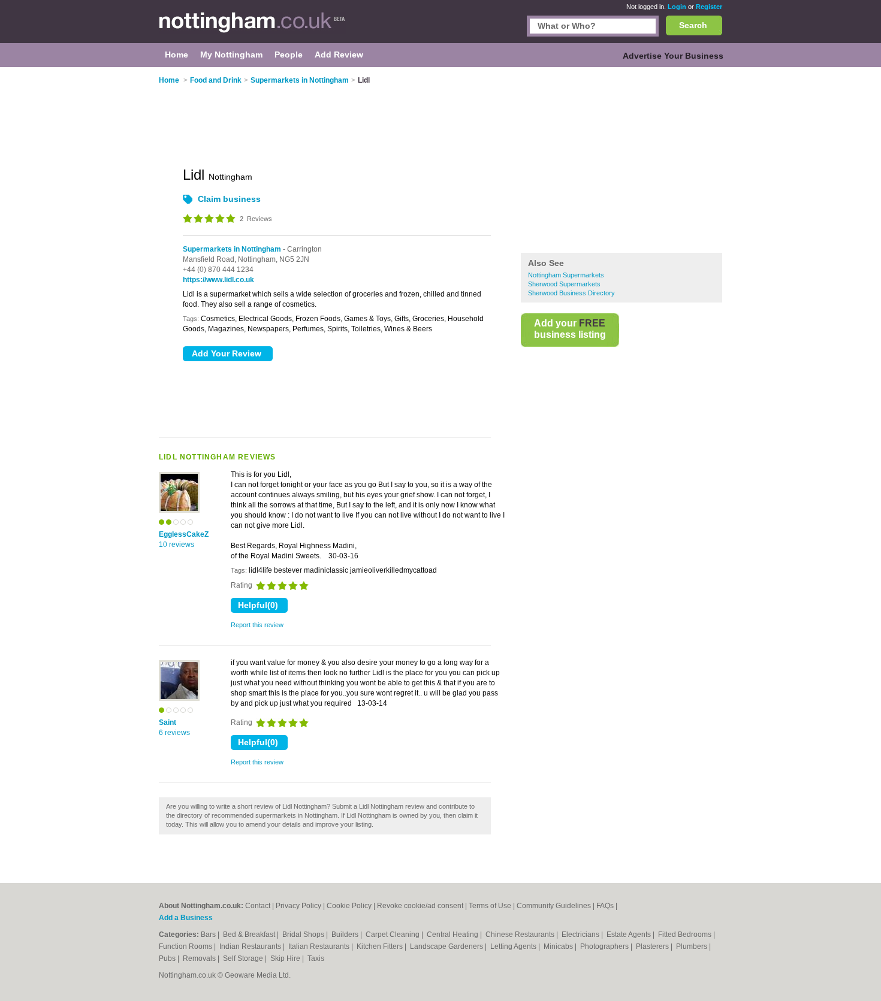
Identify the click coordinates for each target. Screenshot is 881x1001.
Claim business (229, 199)
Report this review (257, 624)
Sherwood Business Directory (571, 293)
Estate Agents (630, 934)
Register (709, 6)
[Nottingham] (252, 27)
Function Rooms (186, 946)
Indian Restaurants (251, 946)
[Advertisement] (621, 161)
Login (677, 6)
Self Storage (244, 958)
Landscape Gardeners (447, 946)
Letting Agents (514, 946)
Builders (345, 934)
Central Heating (453, 934)
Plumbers (692, 946)
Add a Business (186, 918)
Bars (209, 934)
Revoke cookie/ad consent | (423, 906)
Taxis (315, 958)
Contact (257, 906)
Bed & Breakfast (250, 934)
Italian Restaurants (319, 946)
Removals (200, 958)
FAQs (605, 906)
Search (693, 25)
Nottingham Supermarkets (566, 275)
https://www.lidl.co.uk (218, 280)
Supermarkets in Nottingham (232, 249)
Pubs (168, 958)
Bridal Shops (304, 934)
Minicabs (559, 946)
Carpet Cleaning (393, 934)
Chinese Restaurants (520, 934)
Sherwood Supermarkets (564, 284)
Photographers (605, 946)
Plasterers (653, 946)
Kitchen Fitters (381, 946)
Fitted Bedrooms (685, 934)
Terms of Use (490, 906)
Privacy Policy (298, 906)
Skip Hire (286, 958)
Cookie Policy (349, 906)
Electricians (581, 934)
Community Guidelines (554, 906)
